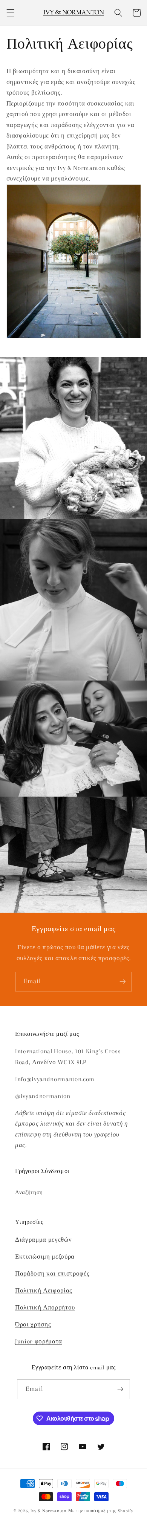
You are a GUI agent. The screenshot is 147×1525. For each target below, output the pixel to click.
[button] (10, 13)
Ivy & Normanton (49, 1510)
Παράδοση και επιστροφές (52, 1273)
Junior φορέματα (38, 1341)
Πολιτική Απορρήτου (45, 1307)
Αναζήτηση (29, 1192)
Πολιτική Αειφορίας (43, 1290)
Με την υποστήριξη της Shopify (100, 1510)
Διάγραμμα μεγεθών (43, 1239)
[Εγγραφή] (122, 981)
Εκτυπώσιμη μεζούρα (45, 1256)
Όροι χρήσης (33, 1324)
